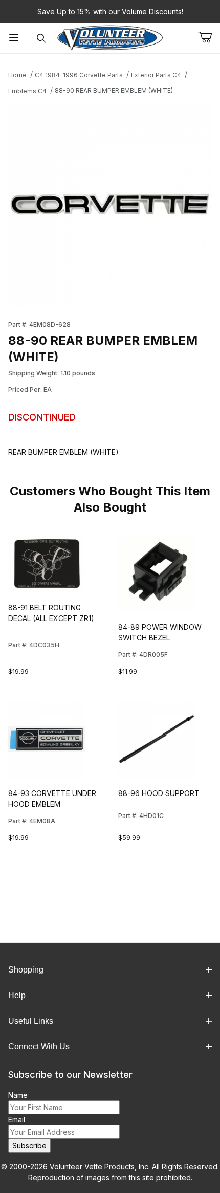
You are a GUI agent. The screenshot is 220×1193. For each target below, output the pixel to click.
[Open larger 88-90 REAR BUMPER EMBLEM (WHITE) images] (110, 204)
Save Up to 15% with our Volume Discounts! (110, 11)
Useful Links (30, 1021)
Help (17, 995)
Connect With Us (39, 1046)
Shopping (25, 969)
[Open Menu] (14, 38)
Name (18, 1095)
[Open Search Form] (41, 38)
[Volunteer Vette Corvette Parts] (110, 37)
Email (16, 1119)
